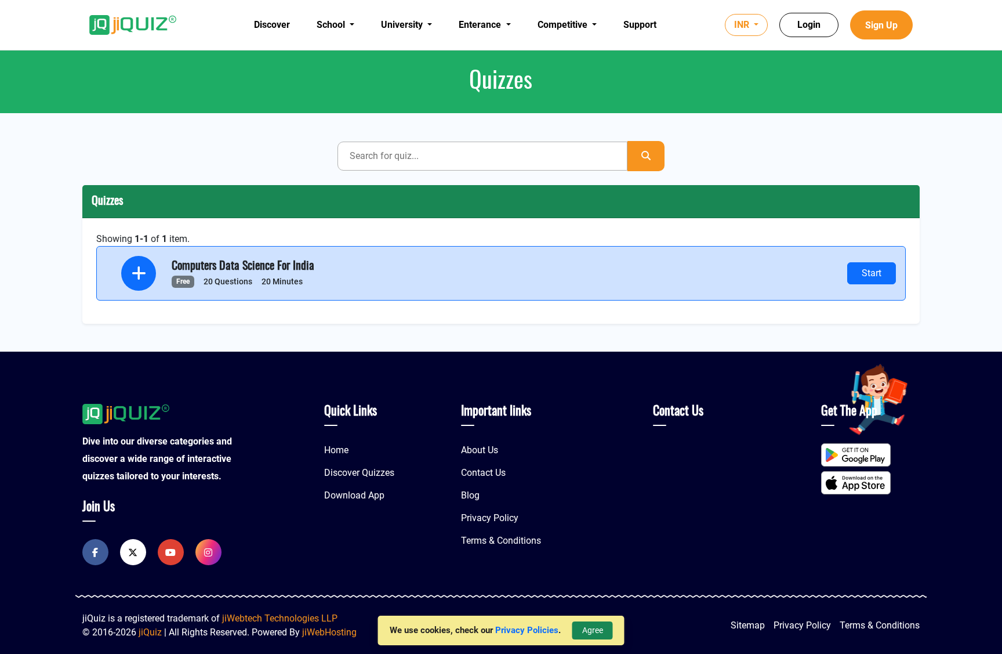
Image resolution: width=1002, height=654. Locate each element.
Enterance (481, 24)
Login (809, 24)
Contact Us (483, 472)
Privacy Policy (489, 517)
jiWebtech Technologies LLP (279, 618)
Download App (354, 495)
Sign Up (881, 25)
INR (743, 24)
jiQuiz (150, 632)
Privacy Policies (526, 630)
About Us (479, 450)
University (403, 24)
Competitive (564, 24)
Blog (470, 495)
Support (639, 24)
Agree (592, 630)
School (332, 24)
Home (336, 450)
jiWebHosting (329, 632)
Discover (272, 24)
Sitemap (748, 625)
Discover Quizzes (359, 472)
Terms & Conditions (501, 540)
